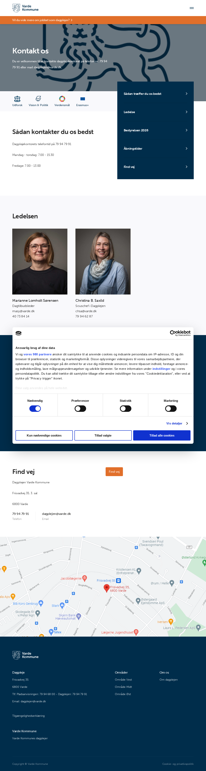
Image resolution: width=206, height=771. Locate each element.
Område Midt (123, 687)
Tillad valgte (103, 435)
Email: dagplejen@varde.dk (29, 701)
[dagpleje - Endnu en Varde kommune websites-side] (25, 8)
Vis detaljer (174, 423)
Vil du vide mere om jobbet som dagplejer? (41, 20)
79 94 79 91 (20, 514)
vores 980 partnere (38, 354)
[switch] (80, 408)
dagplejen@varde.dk (56, 514)
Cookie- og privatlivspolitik (178, 763)
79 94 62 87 (84, 316)
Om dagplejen (169, 679)
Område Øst (123, 694)
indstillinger (161, 368)
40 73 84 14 (20, 316)
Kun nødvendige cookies (44, 435)
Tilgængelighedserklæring (28, 716)
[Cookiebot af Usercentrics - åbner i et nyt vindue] (173, 333)
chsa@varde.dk (86, 311)
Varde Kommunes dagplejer (30, 738)
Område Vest (123, 679)
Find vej (114, 471)
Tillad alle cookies (161, 435)
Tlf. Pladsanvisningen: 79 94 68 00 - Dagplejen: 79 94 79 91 (49, 694)
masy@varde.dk (23, 311)
